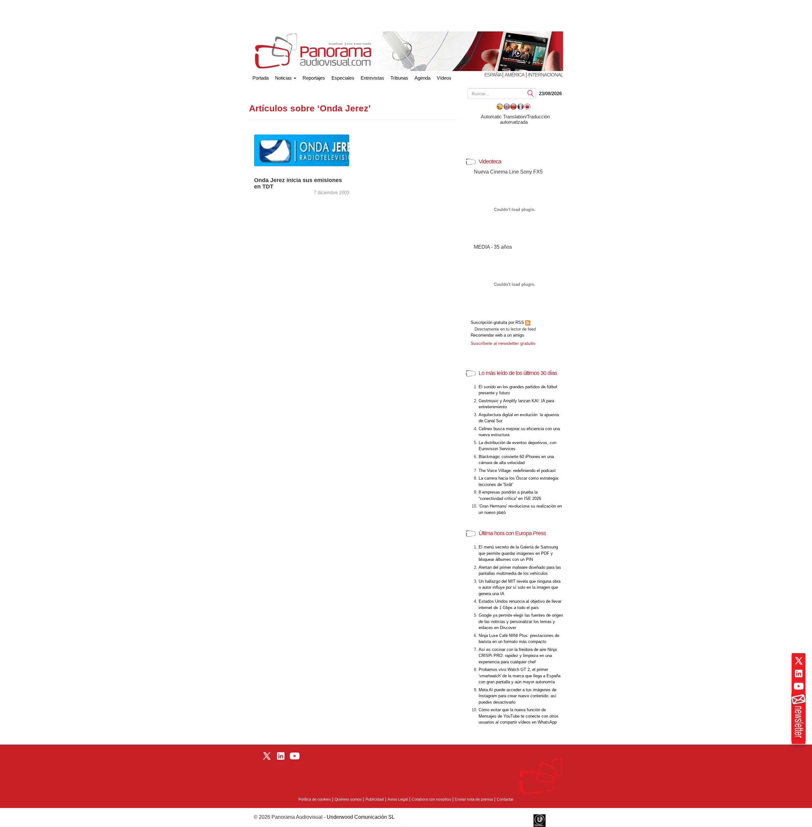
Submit (530, 93)
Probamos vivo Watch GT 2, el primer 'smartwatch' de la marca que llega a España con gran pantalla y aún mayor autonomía (519, 675)
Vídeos (444, 78)
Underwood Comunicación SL (361, 817)
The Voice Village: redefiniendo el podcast (517, 470)
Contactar (505, 799)
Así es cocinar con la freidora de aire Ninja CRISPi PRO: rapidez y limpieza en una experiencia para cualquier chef (518, 655)
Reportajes (314, 78)
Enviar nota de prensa (474, 799)
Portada (260, 76)
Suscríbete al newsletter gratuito (503, 343)
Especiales (342, 78)
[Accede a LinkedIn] (799, 673)
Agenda (422, 78)
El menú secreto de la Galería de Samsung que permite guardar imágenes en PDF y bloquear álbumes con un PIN (518, 553)
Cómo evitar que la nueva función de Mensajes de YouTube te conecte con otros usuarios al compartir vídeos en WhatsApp (519, 716)
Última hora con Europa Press (512, 533)
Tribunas (399, 78)
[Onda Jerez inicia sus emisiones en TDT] (307, 150)
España (493, 74)
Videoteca (490, 161)
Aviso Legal (398, 799)
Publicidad (374, 799)
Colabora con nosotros (431, 799)
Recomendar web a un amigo (497, 335)
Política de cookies (314, 799)
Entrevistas (372, 78)
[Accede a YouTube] (799, 686)
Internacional (545, 74)
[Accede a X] (799, 661)
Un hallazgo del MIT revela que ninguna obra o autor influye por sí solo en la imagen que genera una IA (519, 587)
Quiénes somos (348, 799)
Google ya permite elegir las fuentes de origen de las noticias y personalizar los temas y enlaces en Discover (521, 621)
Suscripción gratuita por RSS (498, 322)
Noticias (284, 78)
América (514, 74)
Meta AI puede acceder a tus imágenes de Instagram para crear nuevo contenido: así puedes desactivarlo (517, 696)
